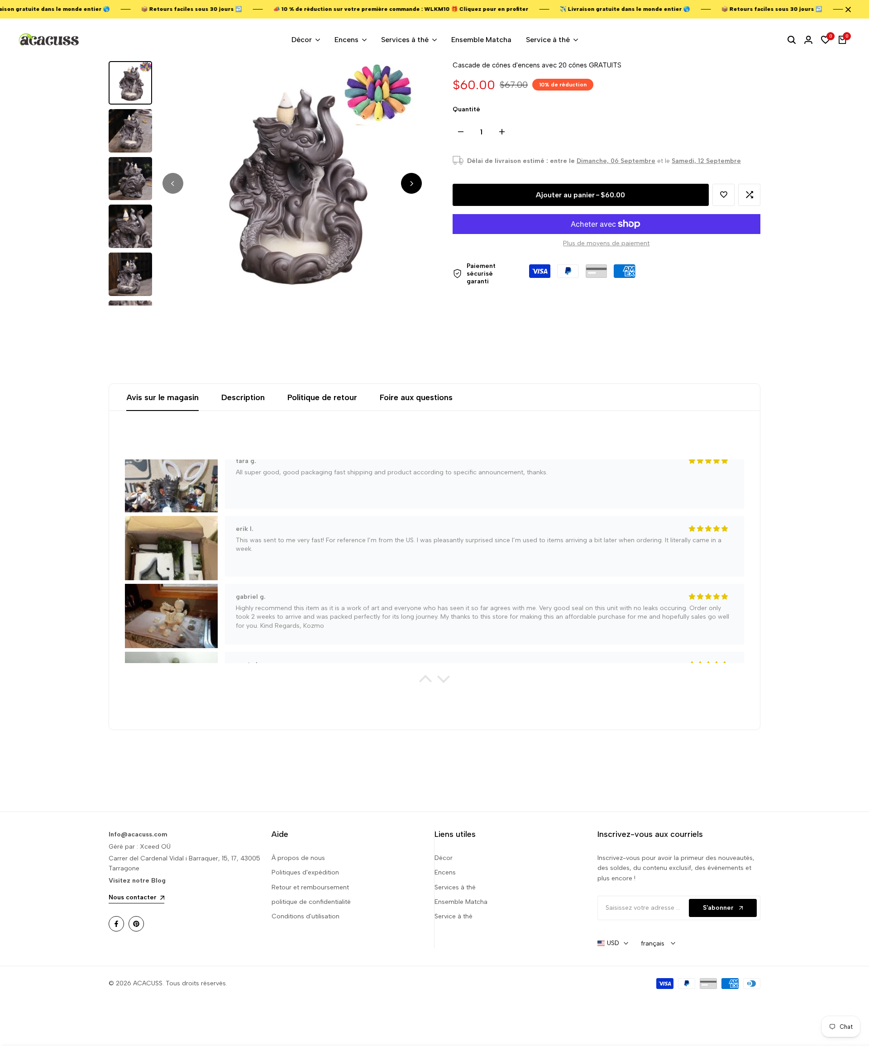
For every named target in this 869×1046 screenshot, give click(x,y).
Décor (443, 858)
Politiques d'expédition (305, 872)
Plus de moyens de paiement (606, 243)
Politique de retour (322, 397)
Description (243, 397)
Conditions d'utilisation (305, 916)
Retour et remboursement (310, 887)
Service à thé (453, 916)
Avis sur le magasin (162, 397)
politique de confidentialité (311, 902)
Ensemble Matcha (460, 902)
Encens (445, 872)
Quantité (466, 109)
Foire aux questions (416, 397)
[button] (723, 195)
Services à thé (455, 887)
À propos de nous (298, 858)
